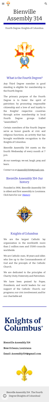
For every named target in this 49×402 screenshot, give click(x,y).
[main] (24, 19)
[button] (3, 3)
